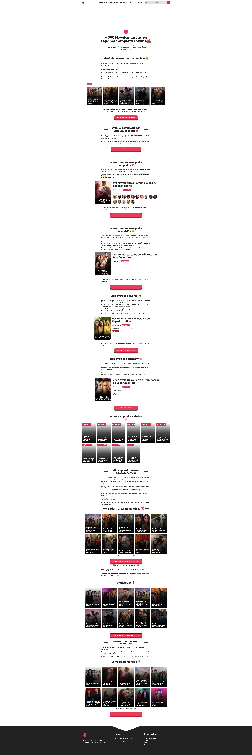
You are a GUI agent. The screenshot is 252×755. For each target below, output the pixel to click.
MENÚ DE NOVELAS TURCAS (105, 2)
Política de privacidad (150, 738)
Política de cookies (149, 740)
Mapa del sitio (148, 742)
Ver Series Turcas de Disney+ (126, 407)
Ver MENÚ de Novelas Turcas (126, 117)
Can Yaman (126, 237)
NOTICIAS (140, 2)
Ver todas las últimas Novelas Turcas (126, 149)
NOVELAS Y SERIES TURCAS (120, 2)
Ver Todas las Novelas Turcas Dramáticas (126, 635)
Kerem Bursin (134, 237)
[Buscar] (168, 2)
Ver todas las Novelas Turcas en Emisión (126, 287)
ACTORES (132, 2)
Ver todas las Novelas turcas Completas (126, 215)
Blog (145, 745)
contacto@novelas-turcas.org (122, 741)
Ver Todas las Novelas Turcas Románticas (126, 561)
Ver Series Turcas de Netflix (126, 350)
